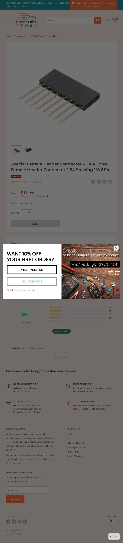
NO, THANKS (31, 281)
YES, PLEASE (32, 269)
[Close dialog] (116, 248)
